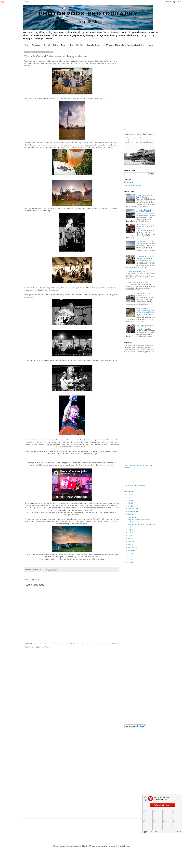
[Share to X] (52, 570)
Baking (70, 45)
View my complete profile (132, 186)
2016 (128, 500)
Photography (36, 45)
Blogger (126, 846)
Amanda (130, 182)
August (130, 530)
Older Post (115, 643)
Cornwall (47, 45)
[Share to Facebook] (54, 570)
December (132, 508)
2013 (128, 554)
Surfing (55, 45)
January (131, 550)
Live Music (80, 45)
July (129, 533)
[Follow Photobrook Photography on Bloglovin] (135, 727)
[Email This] (47, 570)
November (132, 511)
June (130, 536)
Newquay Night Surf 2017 (145, 241)
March (130, 544)
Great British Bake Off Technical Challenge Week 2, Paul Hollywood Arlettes (145, 310)
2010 (128, 562)
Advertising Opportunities (135, 45)
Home (27, 45)
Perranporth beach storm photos (138, 282)
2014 (128, 506)
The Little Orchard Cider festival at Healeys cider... (139, 520)
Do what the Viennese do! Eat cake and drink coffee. (145, 257)
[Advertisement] (139, 88)
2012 (128, 557)
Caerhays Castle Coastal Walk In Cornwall (144, 196)
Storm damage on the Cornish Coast (139, 134)
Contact (150, 45)
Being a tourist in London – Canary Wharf (145, 326)
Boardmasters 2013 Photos (137, 271)
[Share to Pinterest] (56, 570)
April (130, 541)
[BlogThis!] (49, 570)
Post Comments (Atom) (41, 647)
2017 (128, 497)
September (132, 517)
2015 (128, 503)
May (130, 538)
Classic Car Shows (93, 45)
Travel (63, 45)
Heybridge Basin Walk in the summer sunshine (144, 211)
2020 (128, 494)
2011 (128, 559)
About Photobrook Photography (113, 45)
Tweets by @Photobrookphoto (134, 485)
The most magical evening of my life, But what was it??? (145, 226)
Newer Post (29, 643)
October (131, 514)
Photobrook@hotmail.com (146, 352)
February (131, 547)
